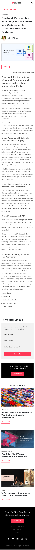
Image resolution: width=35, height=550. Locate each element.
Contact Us (17, 521)
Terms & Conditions (17, 526)
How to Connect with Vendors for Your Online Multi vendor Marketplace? (16, 415)
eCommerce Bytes (9, 303)
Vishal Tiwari (13, 38)
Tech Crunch (7, 307)
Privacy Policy (17, 529)
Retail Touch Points (10, 300)
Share (5, 67)
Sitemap (17, 532)
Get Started (17, 374)
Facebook (6, 297)
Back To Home (10, 10)
